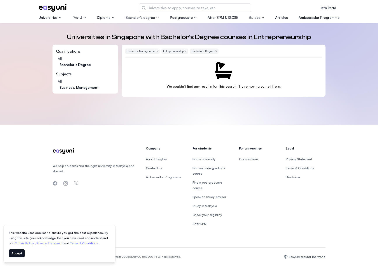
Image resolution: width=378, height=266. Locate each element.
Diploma (103, 17)
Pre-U (77, 17)
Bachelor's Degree (75, 65)
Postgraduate (181, 17)
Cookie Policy (24, 243)
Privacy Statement (50, 243)
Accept (16, 253)
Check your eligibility (207, 215)
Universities (48, 17)
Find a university (203, 159)
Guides (254, 17)
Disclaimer (293, 177)
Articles (281, 17)
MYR (328, 8)
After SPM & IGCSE (223, 17)
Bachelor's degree (140, 17)
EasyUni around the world (307, 257)
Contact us (154, 168)
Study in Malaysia (204, 206)
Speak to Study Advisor (209, 197)
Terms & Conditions (84, 243)
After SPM (199, 224)
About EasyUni (156, 159)
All (60, 58)
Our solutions (248, 159)
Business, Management (79, 87)
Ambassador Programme (319, 17)
